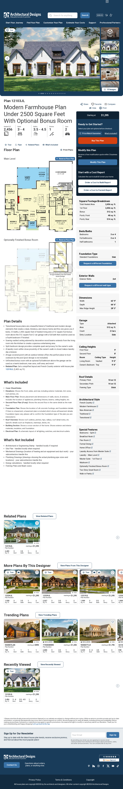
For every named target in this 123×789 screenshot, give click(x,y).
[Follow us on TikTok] (117, 765)
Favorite (98, 104)
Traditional (84, 414)
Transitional (84, 417)
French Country (86, 403)
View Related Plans (44, 516)
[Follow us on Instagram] (98, 765)
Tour (10, 145)
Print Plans (68, 150)
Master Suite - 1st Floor (90, 459)
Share (85, 104)
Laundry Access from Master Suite (94, 451)
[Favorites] (106, 15)
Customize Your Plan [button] (52, 23)
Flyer (20, 145)
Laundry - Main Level (88, 455)
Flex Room (84, 440)
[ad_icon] (22, 15)
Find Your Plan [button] (33, 23)
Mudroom (84, 462)
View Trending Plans (47, 615)
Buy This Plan (98, 141)
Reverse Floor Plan (66, 159)
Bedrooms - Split (87, 433)
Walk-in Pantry (86, 474)
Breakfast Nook (86, 436)
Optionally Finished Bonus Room (93, 466)
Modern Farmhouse (88, 406)
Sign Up (112, 735)
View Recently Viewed (50, 664)
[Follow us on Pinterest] (88, 765)
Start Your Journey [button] (14, 23)
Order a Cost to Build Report (98, 182)
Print (105, 108)
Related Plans (33, 145)
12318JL (9, 369)
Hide (94, 108)
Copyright (90, 780)
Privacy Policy (35, 780)
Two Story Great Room (89, 470)
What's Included (52, 145)
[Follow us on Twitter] (108, 765)
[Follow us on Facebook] (103, 765)
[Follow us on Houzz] (93, 765)
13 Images (111, 89)
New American (86, 410)
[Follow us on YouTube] (112, 765)
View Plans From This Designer (74, 565)
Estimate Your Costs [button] (75, 23)
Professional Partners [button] (110, 23)
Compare (111, 104)
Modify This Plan (97, 162)
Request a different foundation (98, 263)
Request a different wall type (98, 285)
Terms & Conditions (63, 780)
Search (85, 15)
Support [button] (92, 23)
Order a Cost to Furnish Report (98, 190)
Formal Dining (85, 444)
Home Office (85, 448)
